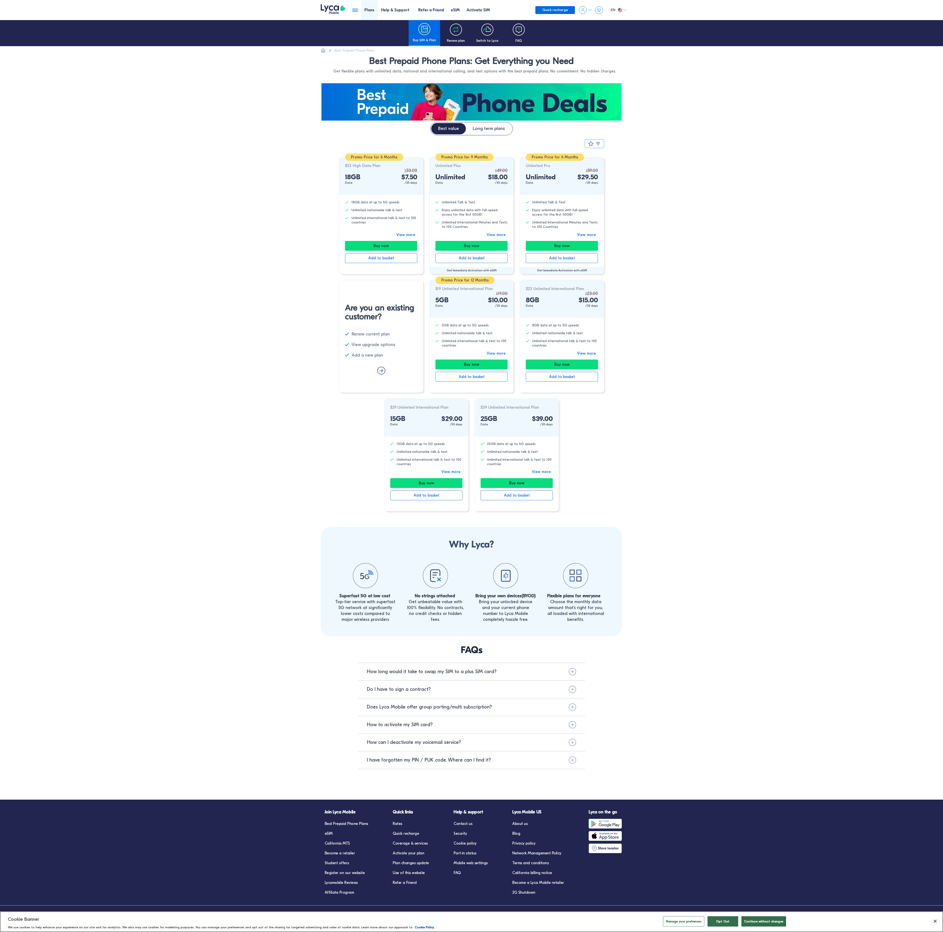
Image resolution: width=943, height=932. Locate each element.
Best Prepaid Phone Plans (346, 823)
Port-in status (465, 853)
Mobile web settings (471, 863)
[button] (471, 671)
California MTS (337, 843)
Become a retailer (340, 853)
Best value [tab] (448, 128)
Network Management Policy (536, 853)
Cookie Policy (424, 927)
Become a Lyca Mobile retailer (538, 882)
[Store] (606, 848)
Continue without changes (763, 921)
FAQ (457, 873)
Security (460, 833)
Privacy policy (523, 843)
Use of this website (409, 873)
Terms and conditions (530, 863)
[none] (323, 50)
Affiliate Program (339, 892)
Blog (516, 833)
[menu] (333, 10)
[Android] (606, 824)
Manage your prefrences (684, 921)
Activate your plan (408, 853)
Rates (397, 823)
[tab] (369, 10)
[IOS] (606, 836)
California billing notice (532, 873)
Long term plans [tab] (489, 128)
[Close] (935, 921)
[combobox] (594, 144)
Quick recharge (406, 833)
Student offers (337, 863)
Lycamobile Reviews (341, 882)
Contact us (463, 823)
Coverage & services (410, 843)
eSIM (329, 833)
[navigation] (424, 33)
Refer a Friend (404, 882)
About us (519, 823)
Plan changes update (411, 863)
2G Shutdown (523, 892)
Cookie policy (465, 843)
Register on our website (345, 873)
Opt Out (722, 921)
